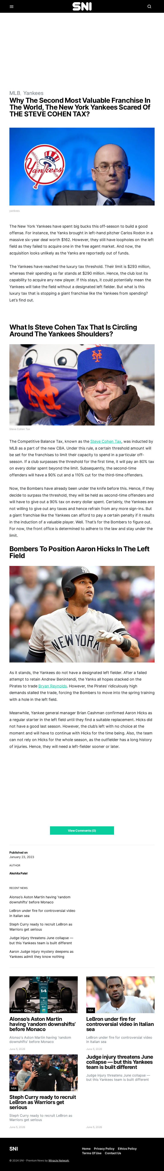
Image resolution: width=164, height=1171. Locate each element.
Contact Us (113, 1153)
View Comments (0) (82, 830)
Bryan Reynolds (52, 686)
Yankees (33, 93)
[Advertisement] (82, 51)
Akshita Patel (18, 873)
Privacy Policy (104, 1148)
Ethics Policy (127, 1148)
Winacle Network (58, 1160)
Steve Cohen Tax (105, 441)
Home (86, 1148)
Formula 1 (17, 1010)
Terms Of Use (91, 1153)
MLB (14, 93)
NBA (90, 1010)
